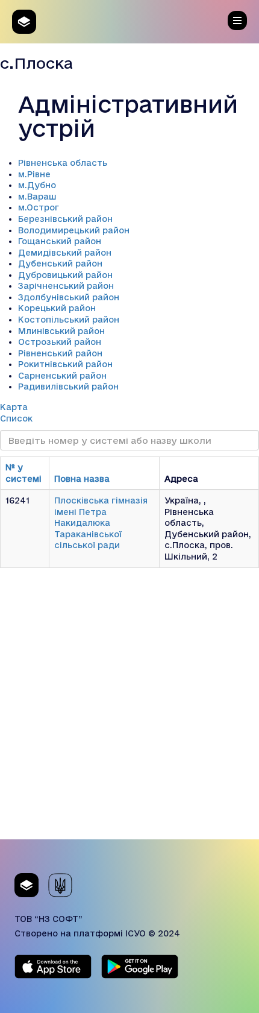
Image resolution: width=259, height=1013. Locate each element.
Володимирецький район (74, 230)
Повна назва (82, 479)
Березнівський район (65, 219)
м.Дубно (37, 185)
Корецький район (57, 308)
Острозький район (59, 342)
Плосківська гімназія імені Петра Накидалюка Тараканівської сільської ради (101, 523)
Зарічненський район (66, 286)
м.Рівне (34, 174)
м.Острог (38, 207)
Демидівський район (64, 252)
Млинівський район (61, 331)
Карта (14, 407)
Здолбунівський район (68, 297)
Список (16, 418)
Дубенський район (60, 263)
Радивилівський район (68, 386)
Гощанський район (59, 241)
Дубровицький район (65, 275)
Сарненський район (62, 375)
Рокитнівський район (65, 364)
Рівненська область (62, 163)
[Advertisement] (129, 709)
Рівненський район (60, 353)
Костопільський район (68, 319)
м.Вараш (37, 196)
